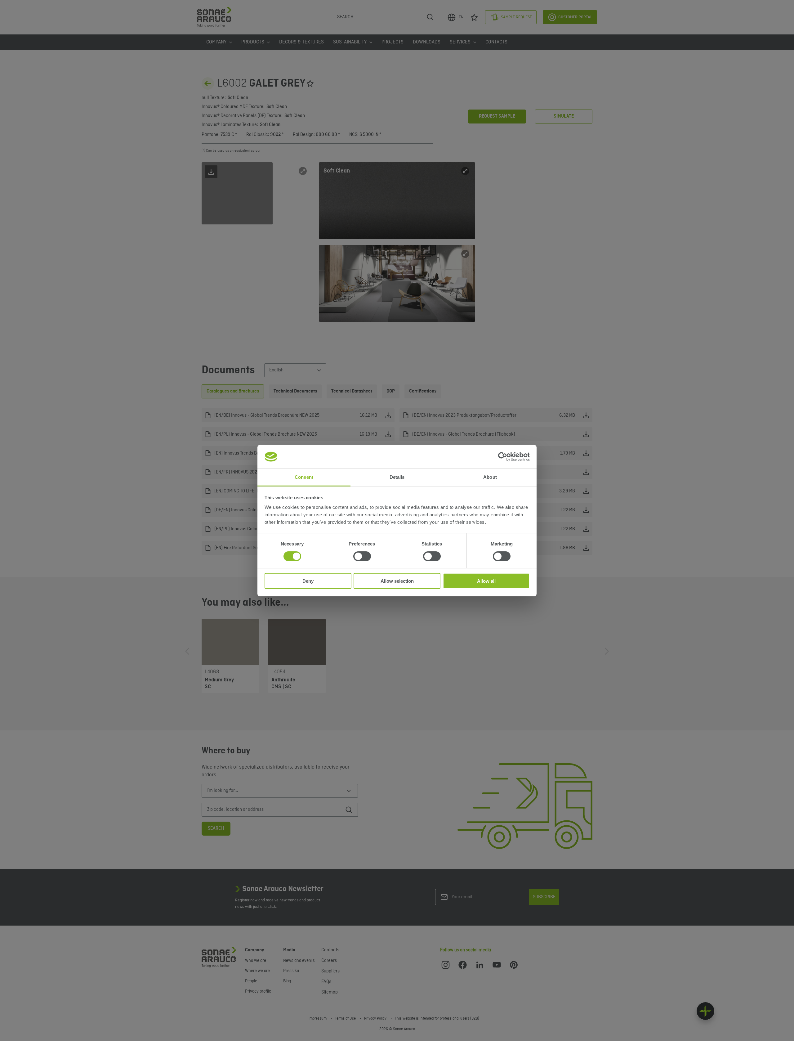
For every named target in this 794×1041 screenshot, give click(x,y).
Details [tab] (397, 477)
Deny (308, 581)
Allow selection (397, 581)
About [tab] (490, 477)
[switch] (362, 556)
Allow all (486, 581)
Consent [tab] (304, 477)
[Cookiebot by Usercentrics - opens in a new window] (502, 456)
